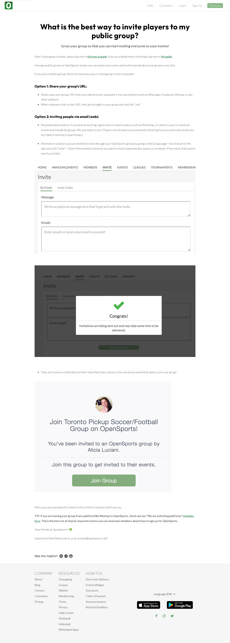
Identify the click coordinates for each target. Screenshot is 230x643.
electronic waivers (97, 579)
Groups (63, 585)
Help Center (66, 613)
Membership (66, 596)
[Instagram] (164, 616)
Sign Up (197, 5)
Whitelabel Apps (69, 629)
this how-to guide (97, 56)
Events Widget (95, 585)
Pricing (39, 601)
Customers (166, 5)
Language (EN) (162, 594)
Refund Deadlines (97, 607)
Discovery (215, 5)
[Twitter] (172, 616)
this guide (166, 56)
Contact (40, 590)
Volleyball (64, 624)
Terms (62, 601)
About (38, 579)
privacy (63, 607)
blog (37, 585)
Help (150, 5)
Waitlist (63, 590)
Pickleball (64, 618)
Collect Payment (96, 596)
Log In (182, 5)
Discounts (92, 590)
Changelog (65, 579)
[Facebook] (156, 616)
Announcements (96, 601)
